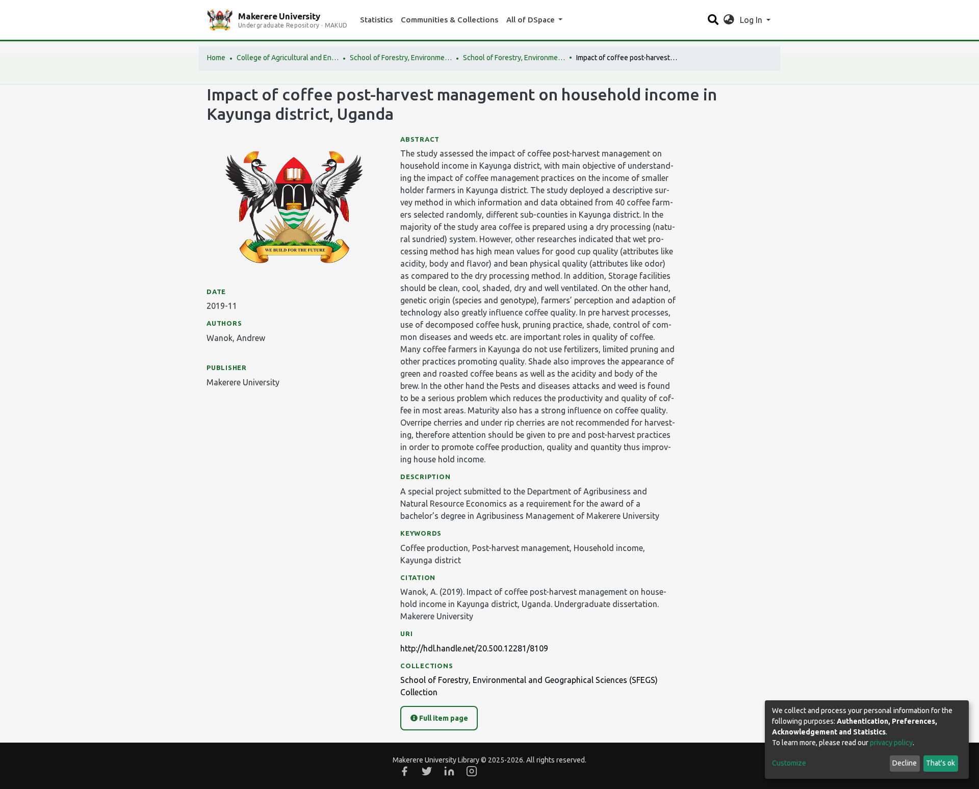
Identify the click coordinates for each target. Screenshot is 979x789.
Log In (752, 19)
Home (216, 58)
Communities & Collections (449, 19)
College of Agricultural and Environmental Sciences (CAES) (288, 58)
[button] (729, 20)
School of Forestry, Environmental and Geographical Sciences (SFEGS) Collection (514, 58)
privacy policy (891, 743)
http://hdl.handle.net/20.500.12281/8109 (474, 648)
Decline (904, 763)
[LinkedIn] (449, 771)
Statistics (376, 19)
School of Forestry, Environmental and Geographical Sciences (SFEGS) (401, 58)
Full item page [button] (443, 718)
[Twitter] (426, 771)
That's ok (940, 763)
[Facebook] (404, 771)
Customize (789, 763)
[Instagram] (471, 771)
